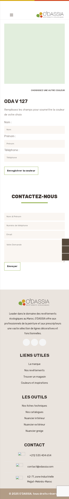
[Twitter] (34, 342)
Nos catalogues (34, 412)
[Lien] (50, 15)
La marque (34, 364)
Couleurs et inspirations (34, 382)
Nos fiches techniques (34, 405)
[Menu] (11, 15)
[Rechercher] (4, 15)
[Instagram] (42, 342)
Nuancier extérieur (34, 424)
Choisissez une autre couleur (48, 90)
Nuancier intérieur (34, 418)
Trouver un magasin (34, 376)
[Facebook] (26, 342)
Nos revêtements (34, 370)
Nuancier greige (34, 430)
